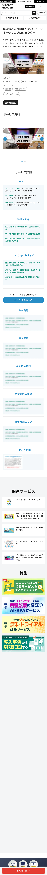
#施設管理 (8, 89)
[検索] (34, 13)
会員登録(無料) (30, 6)
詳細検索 (42, 13)
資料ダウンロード (23, 871)
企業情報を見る (10, 103)
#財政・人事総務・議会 (30, 81)
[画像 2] (25, 161)
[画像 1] (22, 161)
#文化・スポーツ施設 (12, 94)
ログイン (40, 6)
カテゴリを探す (12, 18)
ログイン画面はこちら (23, 300)
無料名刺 (41, 1)
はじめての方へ (35, 18)
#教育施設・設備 (20, 89)
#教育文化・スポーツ (12, 81)
